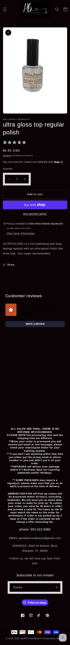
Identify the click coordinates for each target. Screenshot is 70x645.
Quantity (8, 168)
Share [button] (11, 264)
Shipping (7, 155)
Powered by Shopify (53, 638)
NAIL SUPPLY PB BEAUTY (28, 638)
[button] (5, 9)
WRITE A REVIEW (35, 324)
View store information (20, 233)
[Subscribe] (56, 587)
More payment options (35, 213)
